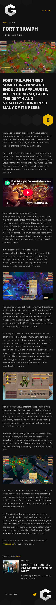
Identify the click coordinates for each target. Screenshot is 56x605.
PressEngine (8, 544)
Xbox (5, 23)
